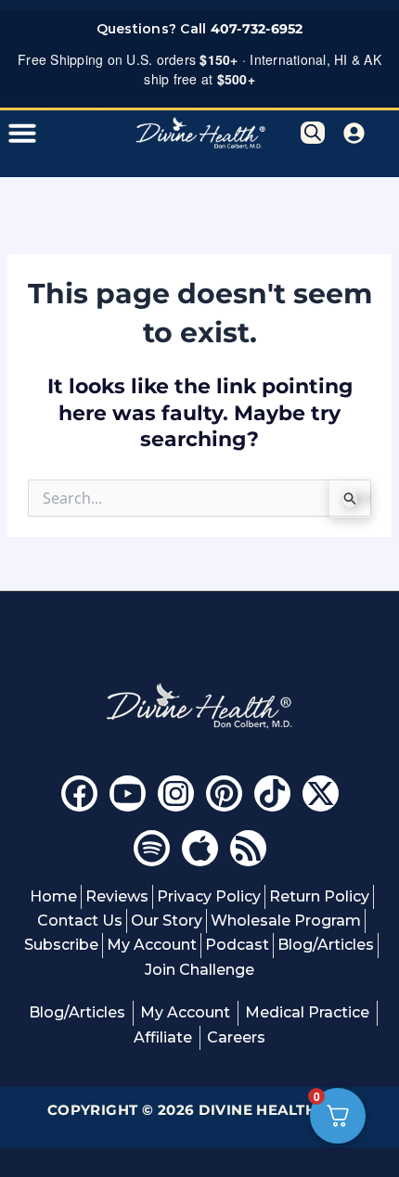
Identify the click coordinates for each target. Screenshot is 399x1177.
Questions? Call (200, 28)
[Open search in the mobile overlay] (312, 132)
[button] (22, 132)
